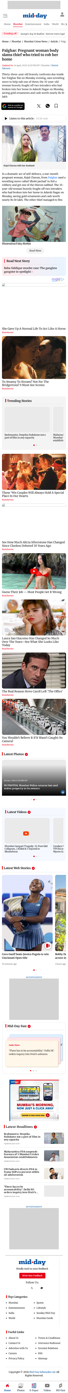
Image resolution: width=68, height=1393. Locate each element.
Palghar (52, 177)
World (12, 1318)
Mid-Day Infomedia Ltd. (42, 1372)
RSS (40, 1353)
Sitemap (42, 1358)
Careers (13, 1353)
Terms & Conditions (49, 1337)
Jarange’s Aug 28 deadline (32, 34)
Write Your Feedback (32, 1275)
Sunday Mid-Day (45, 1312)
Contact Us (14, 1343)
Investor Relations (48, 1348)
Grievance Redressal (49, 1343)
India (11, 1312)
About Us (13, 1337)
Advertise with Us (18, 1348)
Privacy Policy (16, 1358)
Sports (40, 1302)
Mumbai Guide (44, 1318)
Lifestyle (41, 1307)
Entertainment (17, 1307)
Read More (35, 250)
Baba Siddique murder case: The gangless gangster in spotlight (30, 269)
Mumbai (13, 1302)
